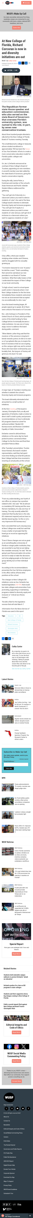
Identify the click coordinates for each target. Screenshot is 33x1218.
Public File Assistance (10, 1157)
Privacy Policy (8, 1185)
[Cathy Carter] (6, 649)
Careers (6, 1137)
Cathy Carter (12, 61)
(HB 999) (18, 585)
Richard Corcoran (13, 624)
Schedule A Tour (8, 1193)
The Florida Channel (9, 1145)
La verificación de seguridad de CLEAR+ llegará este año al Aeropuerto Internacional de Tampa (22, 910)
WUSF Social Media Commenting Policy (16, 1055)
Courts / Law (18, 685)
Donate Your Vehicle (9, 1169)
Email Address (9, 761)
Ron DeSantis (12, 632)
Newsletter (7, 1125)
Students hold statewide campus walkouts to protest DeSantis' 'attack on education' (16, 977)
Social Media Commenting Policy (13, 1133)
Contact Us (7, 1121)
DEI (20, 616)
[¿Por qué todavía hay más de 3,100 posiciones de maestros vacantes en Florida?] (8, 872)
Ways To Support (8, 1181)
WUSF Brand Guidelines (10, 1189)
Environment (18, 716)
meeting (13, 409)
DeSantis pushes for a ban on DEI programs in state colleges (14, 986)
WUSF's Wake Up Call (16, 13)
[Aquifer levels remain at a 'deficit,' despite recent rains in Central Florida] (8, 719)
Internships (7, 1141)
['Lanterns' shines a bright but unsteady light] (8, 815)
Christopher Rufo (13, 628)
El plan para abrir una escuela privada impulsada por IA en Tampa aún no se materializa (21, 892)
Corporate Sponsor (9, 1173)
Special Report (16, 944)
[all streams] (30, 1215)
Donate (27, 3)
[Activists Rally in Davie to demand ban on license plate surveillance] (8, 689)
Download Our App (9, 1177)
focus (27, 149)
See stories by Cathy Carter (21, 669)
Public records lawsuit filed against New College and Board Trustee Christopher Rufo (15, 1006)
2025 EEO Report (8, 1161)
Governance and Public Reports (13, 1149)
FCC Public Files (8, 1153)
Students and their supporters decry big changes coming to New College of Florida (16, 996)
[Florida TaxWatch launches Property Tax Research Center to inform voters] (8, 734)
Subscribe (16, 28)
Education (11, 616)
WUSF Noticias (18, 848)
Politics (17, 699)
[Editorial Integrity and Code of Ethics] (16, 1018)
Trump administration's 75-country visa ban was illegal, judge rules (22, 786)
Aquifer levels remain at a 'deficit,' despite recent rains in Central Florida (23, 721)
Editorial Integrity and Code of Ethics (16, 1026)
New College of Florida (14, 620)
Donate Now (16, 1081)
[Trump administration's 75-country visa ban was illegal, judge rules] (8, 787)
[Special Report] (16, 931)
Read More (16, 954)
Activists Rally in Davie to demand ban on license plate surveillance (23, 690)
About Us (6, 1117)
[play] (3, 1216)
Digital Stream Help (9, 1165)
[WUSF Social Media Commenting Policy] (16, 1046)
